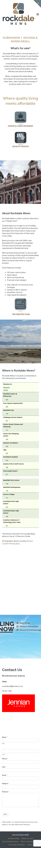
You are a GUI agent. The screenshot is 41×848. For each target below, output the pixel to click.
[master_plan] (20, 304)
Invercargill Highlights (16, 845)
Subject (5, 783)
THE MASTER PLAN (21, 314)
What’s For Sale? (27, 838)
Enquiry (5, 792)
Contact (30, 845)
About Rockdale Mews (10, 841)
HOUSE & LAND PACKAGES (20, 126)
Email (4, 775)
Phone (5, 759)
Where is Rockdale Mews (30, 841)
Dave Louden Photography (17, 542)
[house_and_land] (20, 118)
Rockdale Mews (13, 838)
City (4, 767)
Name (4, 737)
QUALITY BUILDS (20, 146)
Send (5, 814)
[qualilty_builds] (20, 138)
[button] (38, 14)
